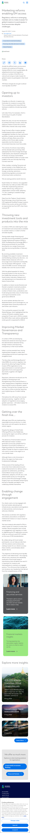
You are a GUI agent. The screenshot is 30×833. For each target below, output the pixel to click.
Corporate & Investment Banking (13, 766)
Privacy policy (5, 797)
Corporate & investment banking (11, 41)
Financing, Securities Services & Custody (13, 44)
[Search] (23, 2)
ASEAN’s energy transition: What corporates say (12, 683)
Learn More (20, 740)
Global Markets (7, 47)
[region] (15, 815)
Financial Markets (13, 774)
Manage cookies (15, 820)
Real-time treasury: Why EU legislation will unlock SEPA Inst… (14, 727)
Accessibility (5, 792)
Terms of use (5, 795)
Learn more (10, 609)
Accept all (15, 830)
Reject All (15, 825)
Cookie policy (5, 793)
